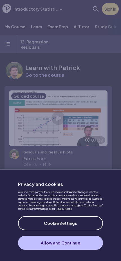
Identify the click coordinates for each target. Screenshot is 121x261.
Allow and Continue (60, 242)
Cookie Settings (60, 223)
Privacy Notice (64, 209)
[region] (60, 215)
